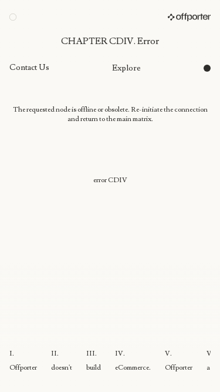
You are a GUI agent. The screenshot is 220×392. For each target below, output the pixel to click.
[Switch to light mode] (12, 17)
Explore (126, 68)
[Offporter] (189, 17)
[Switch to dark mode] (207, 68)
